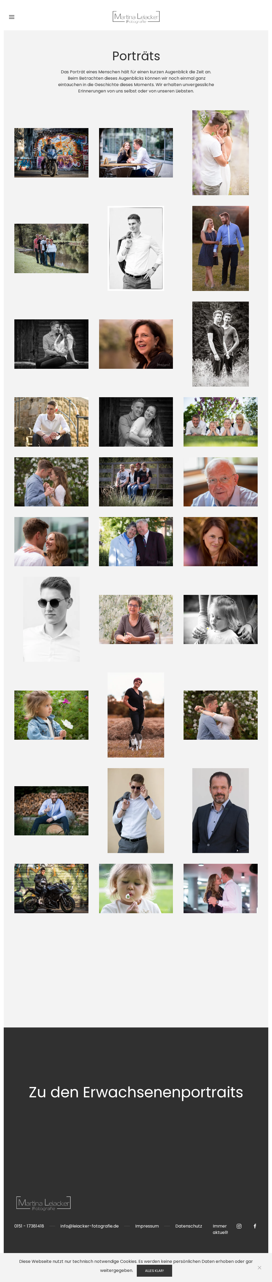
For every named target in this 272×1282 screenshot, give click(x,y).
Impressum (147, 1226)
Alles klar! (154, 1270)
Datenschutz (188, 1226)
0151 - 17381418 (29, 1226)
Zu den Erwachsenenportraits (136, 1092)
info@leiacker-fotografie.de (90, 1226)
